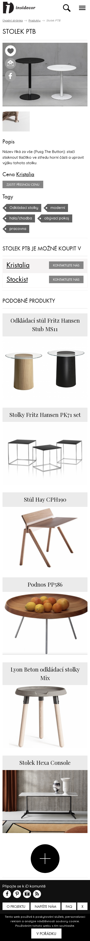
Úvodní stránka (12, 20)
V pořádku (46, 934)
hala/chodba (21, 218)
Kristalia (25, 174)
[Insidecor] (19, 8)
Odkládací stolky (24, 207)
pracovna (18, 228)
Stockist (17, 280)
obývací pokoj (56, 218)
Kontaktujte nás (66, 265)
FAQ (69, 907)
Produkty (34, 20)
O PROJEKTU (16, 907)
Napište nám (45, 907)
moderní (57, 207)
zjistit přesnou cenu (22, 185)
